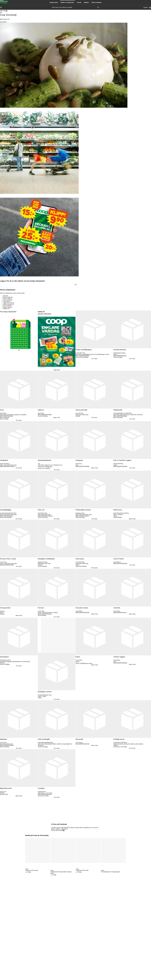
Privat (1, 1)
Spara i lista (56, 417)
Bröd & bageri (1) (8, 297)
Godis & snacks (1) (8, 304)
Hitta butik (3, 10)
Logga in (145, 7)
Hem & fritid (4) (7, 305)
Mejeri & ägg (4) (7, 307)
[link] (75, 285)
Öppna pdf (57, 370)
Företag (5, 1)
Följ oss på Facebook (57, 830)
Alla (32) (5, 295)
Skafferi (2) (6, 308)
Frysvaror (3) (6, 301)
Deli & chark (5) (7, 298)
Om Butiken (3, 22)
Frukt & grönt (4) (7, 300)
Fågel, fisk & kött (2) (8, 303)
